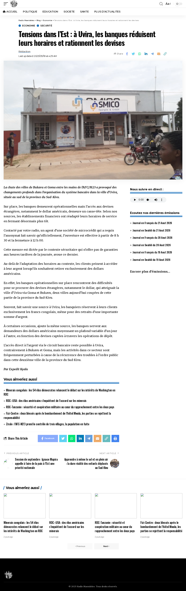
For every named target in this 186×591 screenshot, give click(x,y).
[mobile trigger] (7, 4)
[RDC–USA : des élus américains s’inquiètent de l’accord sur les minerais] (70, 505)
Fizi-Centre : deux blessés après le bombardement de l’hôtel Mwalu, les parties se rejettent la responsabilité (161, 526)
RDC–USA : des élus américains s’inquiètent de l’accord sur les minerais (46, 400)
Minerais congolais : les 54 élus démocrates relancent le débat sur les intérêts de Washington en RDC (59, 392)
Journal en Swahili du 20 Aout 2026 (152, 245)
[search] (161, 4)
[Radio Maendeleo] (13, 4)
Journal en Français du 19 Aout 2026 (152, 252)
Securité (46, 25)
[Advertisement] (156, 306)
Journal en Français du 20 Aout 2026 (152, 237)
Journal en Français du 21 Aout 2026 (152, 223)
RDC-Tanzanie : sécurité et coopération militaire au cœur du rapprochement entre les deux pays (60, 407)
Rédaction (25, 51)
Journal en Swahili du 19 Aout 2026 (151, 260)
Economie (28, 25)
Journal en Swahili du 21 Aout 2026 (151, 230)
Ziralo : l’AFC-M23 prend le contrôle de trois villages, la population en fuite (47, 424)
